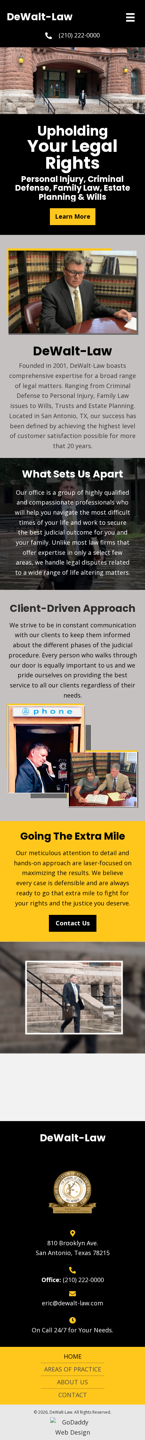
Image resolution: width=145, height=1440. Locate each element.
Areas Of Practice (72, 1369)
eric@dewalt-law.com (72, 1303)
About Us (72, 1382)
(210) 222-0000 (79, 35)
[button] (72, 216)
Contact (72, 1395)
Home (73, 1356)
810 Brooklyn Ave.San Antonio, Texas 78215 (73, 1248)
